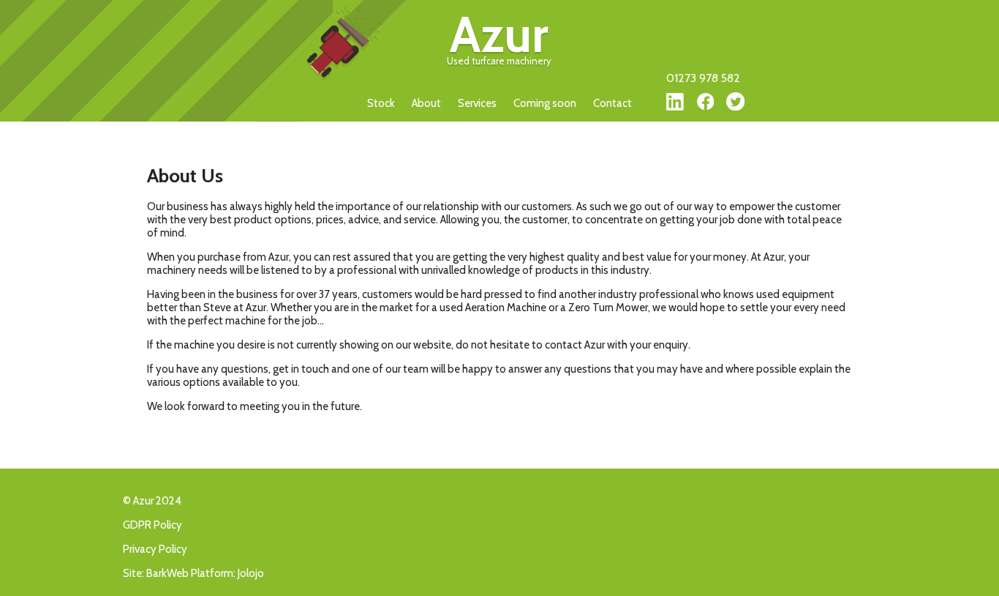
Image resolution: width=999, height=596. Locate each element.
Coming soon (544, 103)
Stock (381, 103)
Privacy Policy (155, 549)
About (426, 103)
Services (477, 103)
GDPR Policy (152, 525)
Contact (612, 103)
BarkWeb (167, 573)
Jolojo (251, 573)
